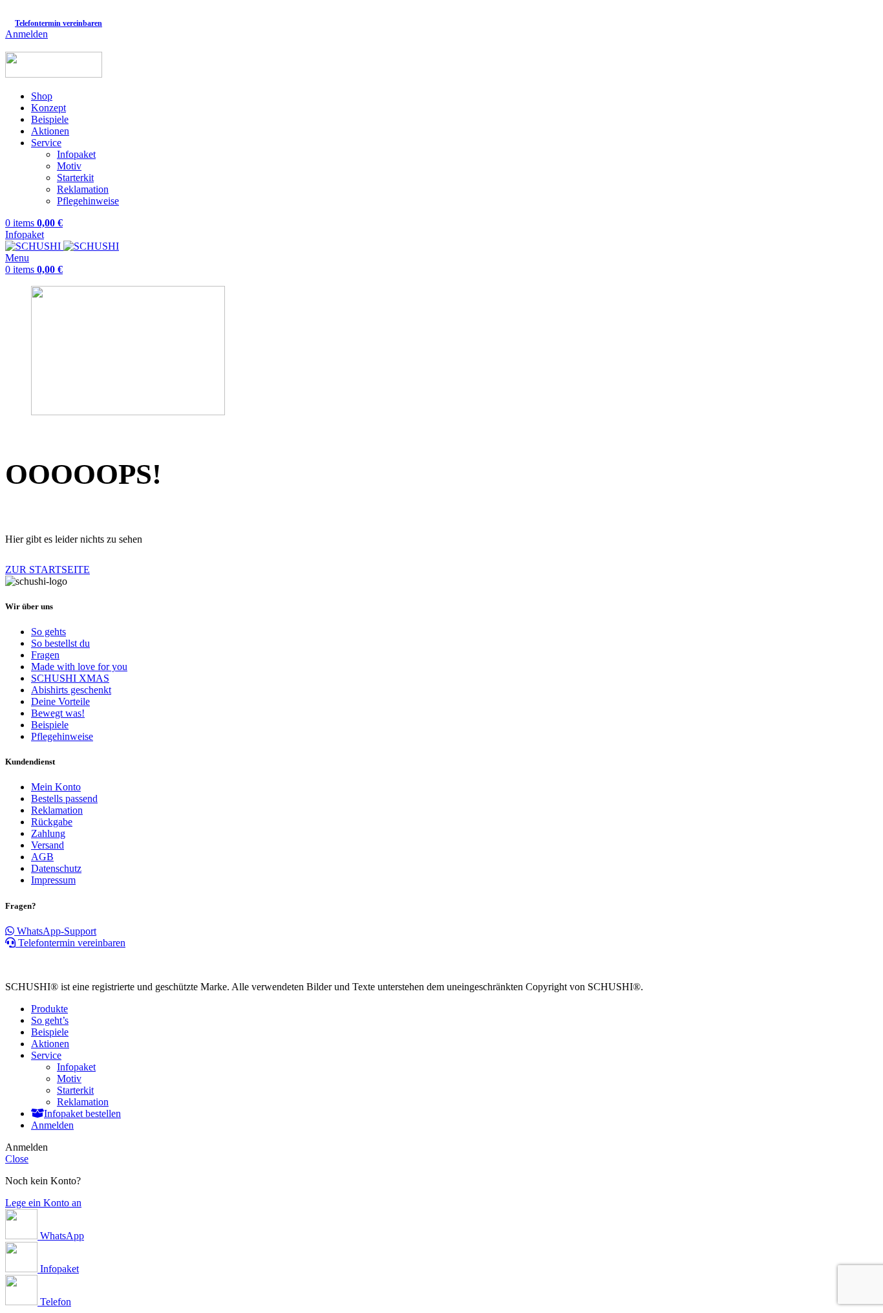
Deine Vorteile (60, 701)
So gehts (48, 631)
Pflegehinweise (88, 200)
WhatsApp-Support (55, 931)
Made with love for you (79, 666)
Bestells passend (64, 798)
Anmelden (52, 1125)
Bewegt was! (58, 713)
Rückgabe (51, 821)
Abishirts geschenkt (71, 689)
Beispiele (50, 724)
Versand (47, 845)
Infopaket (76, 154)
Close (16, 1158)
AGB (42, 856)
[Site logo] (53, 74)
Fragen (45, 654)
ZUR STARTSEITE (47, 569)
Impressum (53, 879)
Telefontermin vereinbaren (70, 942)
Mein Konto (56, 786)
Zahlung (48, 833)
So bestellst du (60, 643)
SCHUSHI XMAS (70, 678)
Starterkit (75, 177)
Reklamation (83, 189)
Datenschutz (56, 868)
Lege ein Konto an (43, 1202)
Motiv (69, 165)
